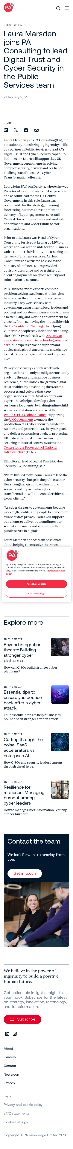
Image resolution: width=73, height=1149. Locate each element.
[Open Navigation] (67, 8)
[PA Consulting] (9, 7)
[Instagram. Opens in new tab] (15, 1034)
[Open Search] (58, 8)
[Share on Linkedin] (6, 130)
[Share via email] (36, 130)
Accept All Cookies (36, 584)
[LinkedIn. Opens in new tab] (7, 1034)
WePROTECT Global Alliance (25, 415)
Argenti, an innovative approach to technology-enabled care (36, 340)
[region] (36, 574)
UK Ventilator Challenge (27, 326)
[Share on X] (16, 130)
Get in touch (24, 873)
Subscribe (26, 1019)
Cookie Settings (16, 1122)
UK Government (21, 419)
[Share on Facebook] (26, 130)
